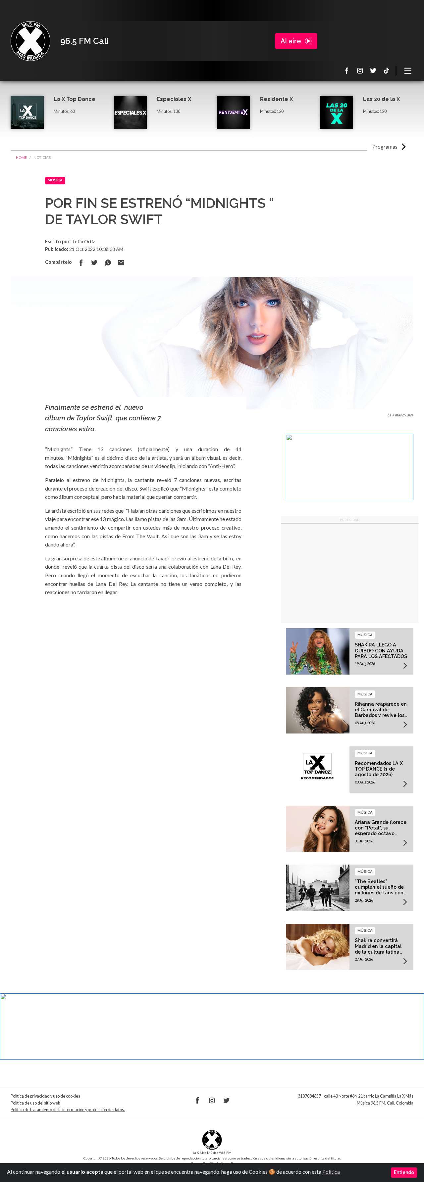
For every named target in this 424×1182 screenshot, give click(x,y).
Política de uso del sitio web (35, 1103)
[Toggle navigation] (408, 70)
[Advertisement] (349, 573)
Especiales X (174, 99)
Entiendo (404, 1172)
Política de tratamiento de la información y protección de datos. (68, 1109)
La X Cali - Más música (30, 41)
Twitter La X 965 (373, 70)
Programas (385, 146)
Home (21, 157)
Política (331, 1171)
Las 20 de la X (381, 99)
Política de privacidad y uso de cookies (45, 1096)
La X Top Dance (74, 99)
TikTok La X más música (387, 70)
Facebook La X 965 (347, 70)
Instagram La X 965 (360, 70)
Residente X (276, 99)
